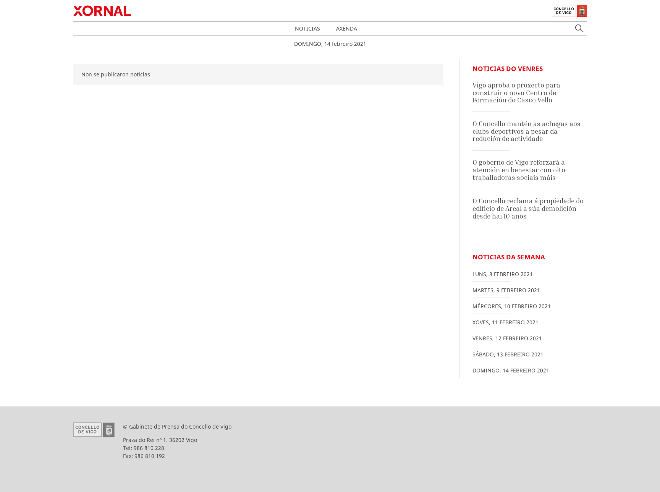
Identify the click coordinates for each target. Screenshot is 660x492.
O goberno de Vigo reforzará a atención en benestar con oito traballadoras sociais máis (518, 169)
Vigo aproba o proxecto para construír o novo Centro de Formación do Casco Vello (516, 92)
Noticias (307, 28)
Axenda (346, 28)
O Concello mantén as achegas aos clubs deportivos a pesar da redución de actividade (526, 131)
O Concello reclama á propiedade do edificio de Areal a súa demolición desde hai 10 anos (528, 208)
